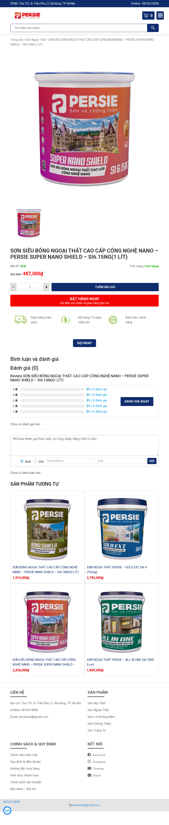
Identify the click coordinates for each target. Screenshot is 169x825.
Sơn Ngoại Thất (36, 39)
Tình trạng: (137, 266)
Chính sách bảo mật (24, 755)
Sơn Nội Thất (96, 703)
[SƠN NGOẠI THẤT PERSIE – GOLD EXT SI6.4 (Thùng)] (121, 528)
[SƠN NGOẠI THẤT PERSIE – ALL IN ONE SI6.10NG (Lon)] (121, 620)
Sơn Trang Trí (97, 730)
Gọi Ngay (84, 343)
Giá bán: (16, 274)
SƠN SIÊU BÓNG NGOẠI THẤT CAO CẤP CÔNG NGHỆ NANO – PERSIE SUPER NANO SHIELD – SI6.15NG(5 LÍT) (44, 664)
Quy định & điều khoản (25, 762)
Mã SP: (15, 266)
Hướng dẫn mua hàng (24, 768)
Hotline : (136, 3)
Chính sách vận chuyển (25, 782)
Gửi (151, 461)
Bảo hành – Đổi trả (23, 789)
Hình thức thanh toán (24, 775)
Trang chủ (16, 39)
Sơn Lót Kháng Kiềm (101, 717)
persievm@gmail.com (33, 717)
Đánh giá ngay (137, 401)
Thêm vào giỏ (105, 287)
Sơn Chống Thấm (99, 724)
